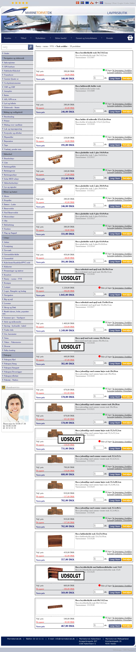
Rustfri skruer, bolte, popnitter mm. (15, 312)
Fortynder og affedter (12, 133)
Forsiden (7, 38)
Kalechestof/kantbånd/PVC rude (16, 262)
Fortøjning (8, 246)
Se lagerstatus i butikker (122, 70)
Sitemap (108, 3)
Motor (6, 196)
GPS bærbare (9, 67)
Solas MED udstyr (11, 179)
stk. (106, 78)
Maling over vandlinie (12, 125)
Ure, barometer (9, 334)
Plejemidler (8, 137)
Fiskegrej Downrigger (12, 372)
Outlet (6, 53)
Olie (5, 221)
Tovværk (7, 250)
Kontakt (109, 38)
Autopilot (7, 91)
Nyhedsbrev (41, 38)
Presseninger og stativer (13, 271)
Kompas (7, 283)
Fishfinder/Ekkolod (11, 71)
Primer (6, 121)
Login (120, 3)
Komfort (7, 275)
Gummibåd (8, 258)
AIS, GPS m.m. (10, 99)
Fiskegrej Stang (10, 364)
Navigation (8, 295)
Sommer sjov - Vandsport (14, 318)
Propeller (7, 200)
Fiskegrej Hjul (9, 359)
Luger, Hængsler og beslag (14, 291)
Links (126, 3)
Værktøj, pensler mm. (12, 149)
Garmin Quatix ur (11, 79)
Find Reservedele (10, 212)
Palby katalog (9, 350)
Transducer (8, 75)
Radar (6, 95)
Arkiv (132, 3)
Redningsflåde (9, 167)
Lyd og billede (9, 103)
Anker (6, 242)
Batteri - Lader (9, 204)
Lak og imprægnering (12, 129)
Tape (5, 145)
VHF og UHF (9, 87)
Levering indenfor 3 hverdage (119, 72)
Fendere (7, 229)
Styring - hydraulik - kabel (14, 326)
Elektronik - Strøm (11, 107)
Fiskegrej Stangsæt (11, 368)
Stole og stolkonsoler (12, 322)
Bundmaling (8, 117)
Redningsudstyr (10, 175)
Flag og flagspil (10, 233)
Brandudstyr (8, 158)
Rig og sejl (8, 299)
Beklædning (8, 225)
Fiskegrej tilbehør (10, 376)
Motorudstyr (8, 217)
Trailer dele (8, 330)
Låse (5, 162)
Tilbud (23, 38)
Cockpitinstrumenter (12, 83)
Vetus (5, 338)
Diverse (6, 346)
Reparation (8, 141)
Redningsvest (9, 171)
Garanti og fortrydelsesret (86, 38)
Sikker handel (60, 38)
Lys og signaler (9, 187)
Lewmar (7, 303)
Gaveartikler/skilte (11, 254)
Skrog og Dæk (9, 307)
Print (114, 3)
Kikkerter (7, 267)
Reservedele (8, 208)
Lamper (6, 287)
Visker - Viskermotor (12, 342)
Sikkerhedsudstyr (10, 183)
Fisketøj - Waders (10, 380)
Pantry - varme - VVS (12, 279)
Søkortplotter (9, 63)
